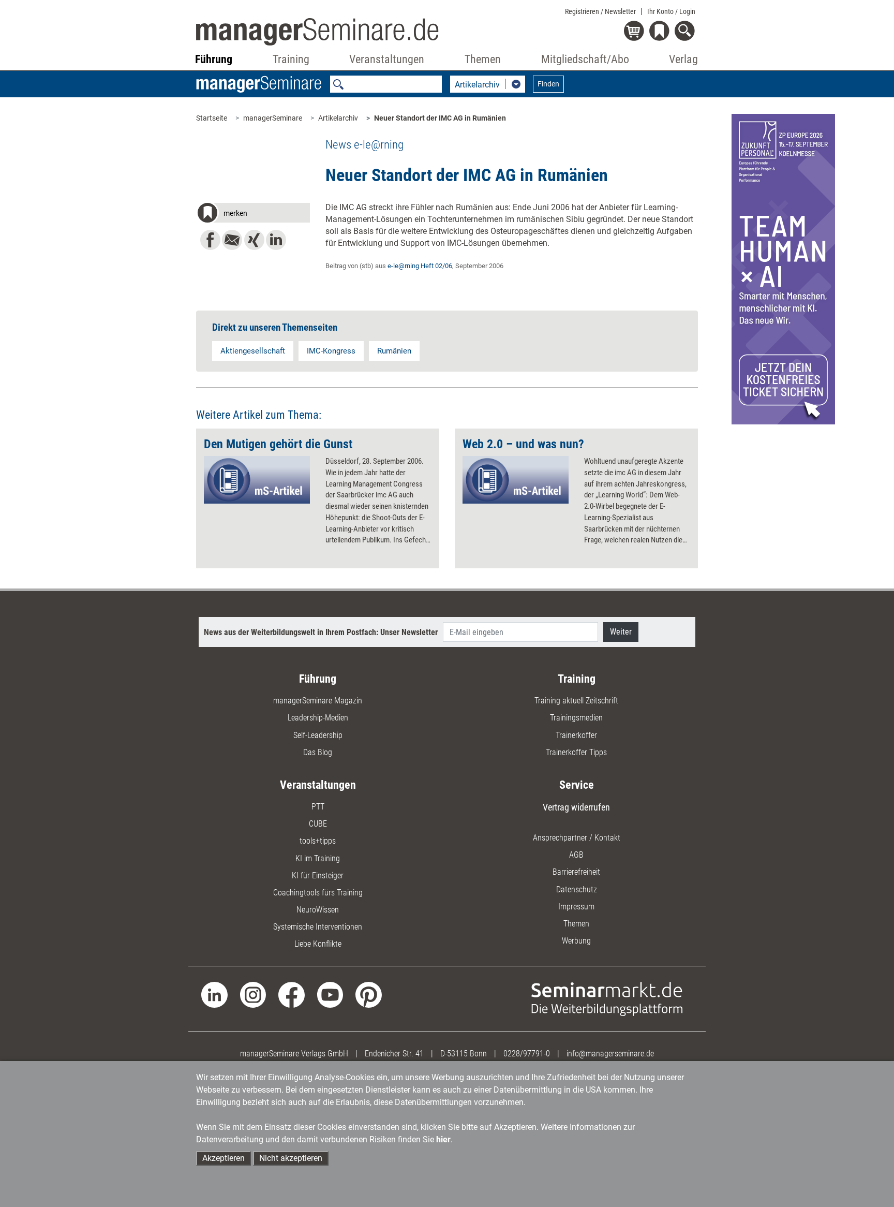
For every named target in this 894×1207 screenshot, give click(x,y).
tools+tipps (318, 841)
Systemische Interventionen (317, 927)
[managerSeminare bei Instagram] (253, 994)
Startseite (211, 118)
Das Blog (317, 752)
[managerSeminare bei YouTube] (330, 994)
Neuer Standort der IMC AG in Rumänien (440, 118)
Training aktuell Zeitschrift (576, 700)
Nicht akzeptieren (290, 1158)
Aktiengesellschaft (252, 351)
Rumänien (394, 351)
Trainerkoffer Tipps (576, 752)
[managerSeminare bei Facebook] (291, 994)
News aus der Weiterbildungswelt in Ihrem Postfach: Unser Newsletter (321, 632)
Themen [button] (483, 59)
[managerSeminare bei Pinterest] (368, 994)
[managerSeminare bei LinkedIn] (214, 994)
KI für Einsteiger (318, 875)
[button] (253, 214)
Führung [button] (213, 59)
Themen (576, 924)
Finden (548, 84)
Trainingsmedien (576, 718)
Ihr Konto (671, 11)
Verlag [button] (683, 59)
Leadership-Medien (318, 718)
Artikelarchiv (338, 118)
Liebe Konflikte (317, 944)
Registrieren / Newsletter (600, 11)
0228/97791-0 (526, 1053)
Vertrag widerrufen (576, 807)
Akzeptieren (223, 1158)
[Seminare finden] (607, 998)
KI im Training (317, 858)
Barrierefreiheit (576, 872)
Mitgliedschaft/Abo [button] (585, 59)
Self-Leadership (317, 735)
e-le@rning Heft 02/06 (420, 266)
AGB (576, 855)
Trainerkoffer (576, 735)
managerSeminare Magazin (317, 700)
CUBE (318, 824)
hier (443, 1139)
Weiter (621, 632)
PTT (317, 807)
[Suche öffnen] (686, 32)
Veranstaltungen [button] (386, 59)
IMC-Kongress (331, 351)
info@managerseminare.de (610, 1053)
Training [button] (291, 59)
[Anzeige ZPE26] (783, 268)
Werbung (576, 941)
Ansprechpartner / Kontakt (576, 838)
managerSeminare (272, 118)
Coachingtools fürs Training (318, 892)
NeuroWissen (317, 910)
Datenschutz (576, 889)
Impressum (576, 906)
